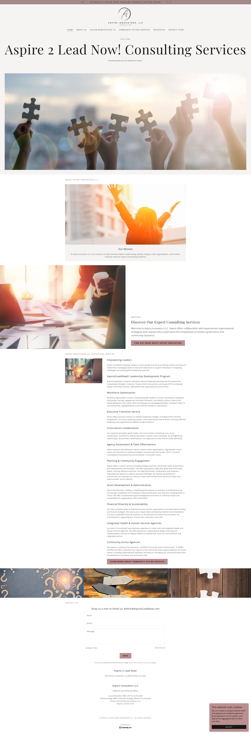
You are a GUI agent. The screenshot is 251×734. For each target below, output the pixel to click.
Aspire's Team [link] (176, 30)
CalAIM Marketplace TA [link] (103, 30)
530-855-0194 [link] (128, 704)
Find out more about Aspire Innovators (158, 343)
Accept (229, 727)
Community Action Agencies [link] (134, 30)
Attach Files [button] (92, 648)
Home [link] (70, 30)
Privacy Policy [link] (133, 663)
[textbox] (125, 615)
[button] (87, 648)
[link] (125, 16)
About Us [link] (81, 30)
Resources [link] (159, 30)
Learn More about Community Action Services (137, 562)
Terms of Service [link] (146, 663)
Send (125, 656)
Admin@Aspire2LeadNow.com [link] (128, 701)
